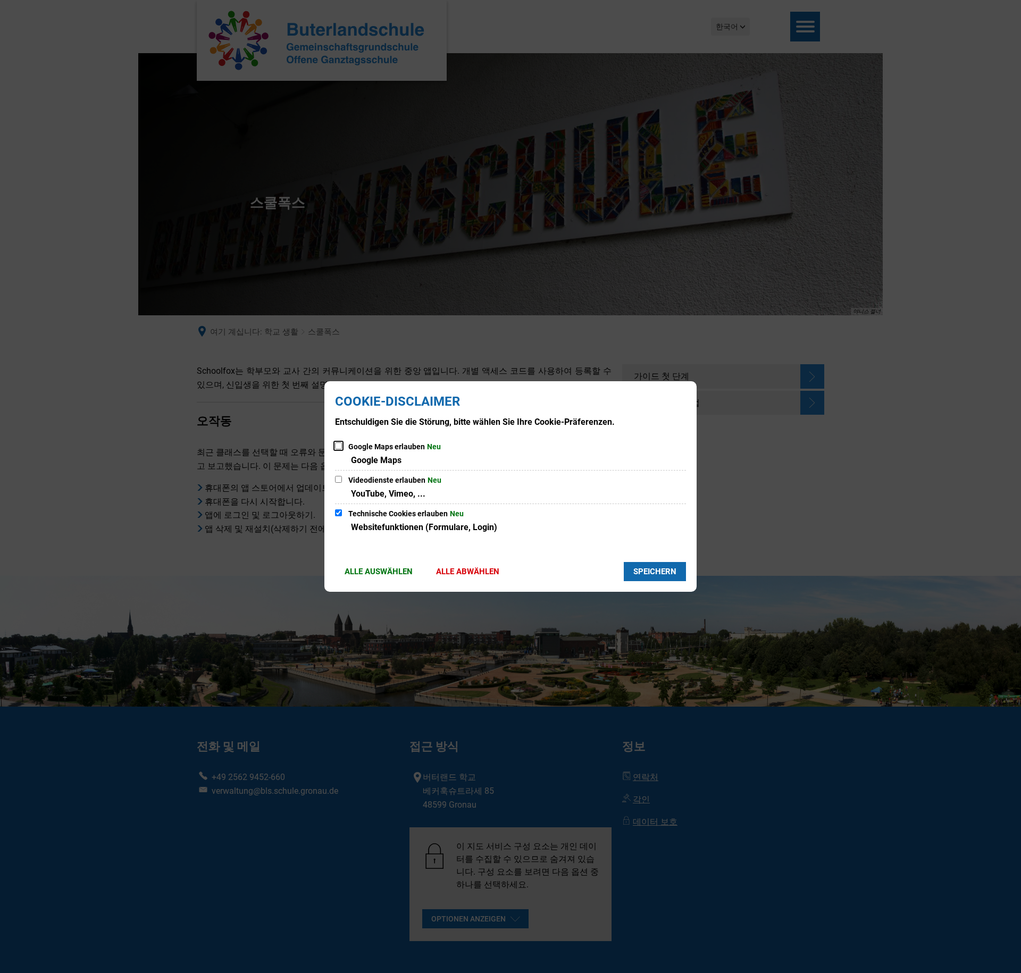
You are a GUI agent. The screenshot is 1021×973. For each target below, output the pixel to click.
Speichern (654, 571)
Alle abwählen (467, 571)
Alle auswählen (379, 571)
